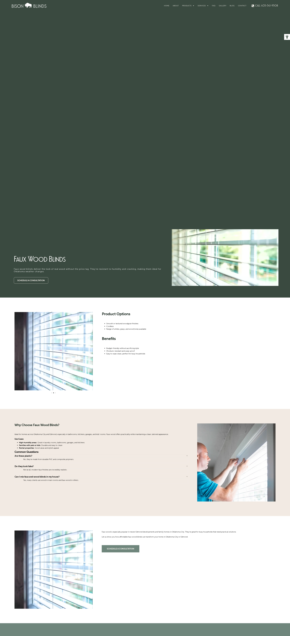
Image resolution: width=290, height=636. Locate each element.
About (176, 6)
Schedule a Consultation (31, 280)
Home (166, 6)
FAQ (213, 6)
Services (202, 6)
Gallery (222, 6)
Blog (232, 6)
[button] (287, 37)
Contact (242, 6)
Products (187, 6)
